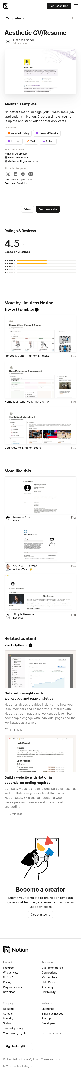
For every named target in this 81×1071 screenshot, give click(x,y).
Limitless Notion (24, 40)
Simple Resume (23, 614)
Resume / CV (22, 517)
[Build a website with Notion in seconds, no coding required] (40, 753)
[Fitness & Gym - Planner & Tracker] (40, 333)
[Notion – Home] (6, 6)
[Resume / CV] (40, 495)
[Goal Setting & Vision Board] (40, 425)
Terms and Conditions (17, 183)
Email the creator (17, 153)
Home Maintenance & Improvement (28, 401)
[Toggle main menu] (76, 6)
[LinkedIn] (15, 174)
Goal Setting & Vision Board (23, 447)
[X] (8, 174)
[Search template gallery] (72, 18)
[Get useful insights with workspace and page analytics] (40, 669)
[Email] (30, 174)
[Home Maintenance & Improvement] (40, 379)
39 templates (20, 43)
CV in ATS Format (25, 566)
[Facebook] (23, 174)
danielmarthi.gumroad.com (23, 161)
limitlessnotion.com (18, 157)
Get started (40, 914)
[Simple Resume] (40, 592)
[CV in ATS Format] (40, 544)
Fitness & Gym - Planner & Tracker (27, 355)
